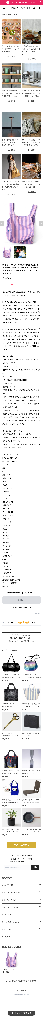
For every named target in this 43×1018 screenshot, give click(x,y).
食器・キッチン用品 (9, 900)
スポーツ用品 (7, 929)
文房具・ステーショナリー (11, 922)
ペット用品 (6, 937)
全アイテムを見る (21, 845)
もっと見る (11, 56)
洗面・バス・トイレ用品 (10, 907)
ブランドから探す (8, 885)
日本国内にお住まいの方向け (21, 607)
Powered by (19, 995)
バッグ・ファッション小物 (11, 892)
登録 (35, 867)
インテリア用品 (7, 915)
